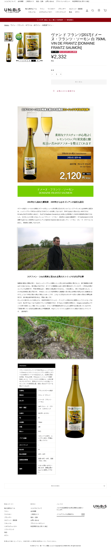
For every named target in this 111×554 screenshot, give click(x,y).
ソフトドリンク (60, 12)
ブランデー (62, 9)
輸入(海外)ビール (31, 9)
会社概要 (20, 1)
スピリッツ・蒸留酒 (75, 9)
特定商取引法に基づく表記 (80, 1)
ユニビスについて (10, 1)
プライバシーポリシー (63, 1)
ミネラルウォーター (45, 12)
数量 (52, 70)
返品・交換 (39, 1)
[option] (29, 47)
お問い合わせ (49, 1)
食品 (70, 12)
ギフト (77, 12)
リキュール (32, 12)
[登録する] (83, 514)
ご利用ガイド (30, 1)
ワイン (42, 9)
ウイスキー (51, 9)
